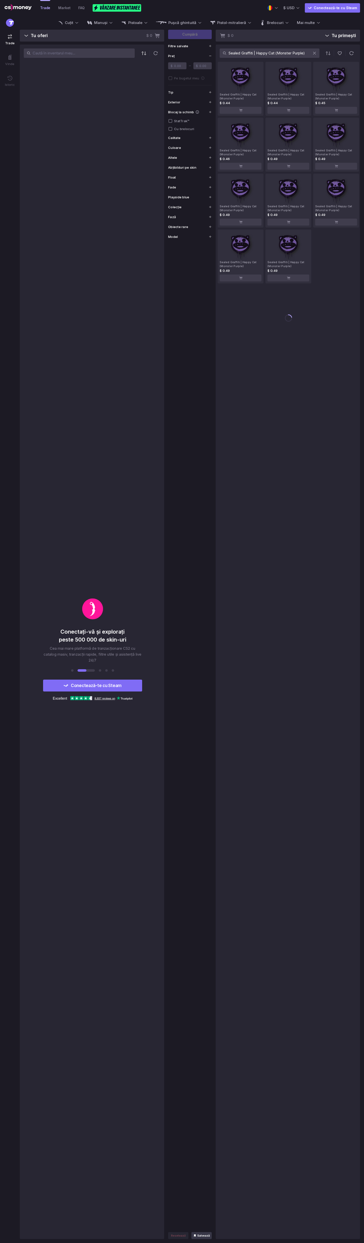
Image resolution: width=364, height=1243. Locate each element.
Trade (45, 8)
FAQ (81, 8)
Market (64, 8)
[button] (155, 53)
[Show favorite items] (339, 53)
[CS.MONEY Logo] (18, 8)
